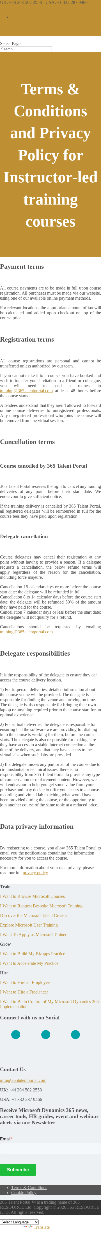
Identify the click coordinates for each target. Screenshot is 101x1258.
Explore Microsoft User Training (29, 925)
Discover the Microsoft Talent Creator (33, 915)
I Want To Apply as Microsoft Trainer (33, 934)
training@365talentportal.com (26, 390)
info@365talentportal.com (23, 1080)
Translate (42, 1227)
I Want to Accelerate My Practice (29, 963)
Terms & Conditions (29, 1187)
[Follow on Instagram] (75, 1034)
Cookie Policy (23, 1192)
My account (21, 17)
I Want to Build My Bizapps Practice (32, 953)
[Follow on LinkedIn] (15, 1034)
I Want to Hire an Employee (25, 982)
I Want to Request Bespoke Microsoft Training (41, 905)
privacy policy (35, 872)
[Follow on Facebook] (45, 1034)
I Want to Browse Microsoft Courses (32, 896)
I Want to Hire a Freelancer (24, 992)
